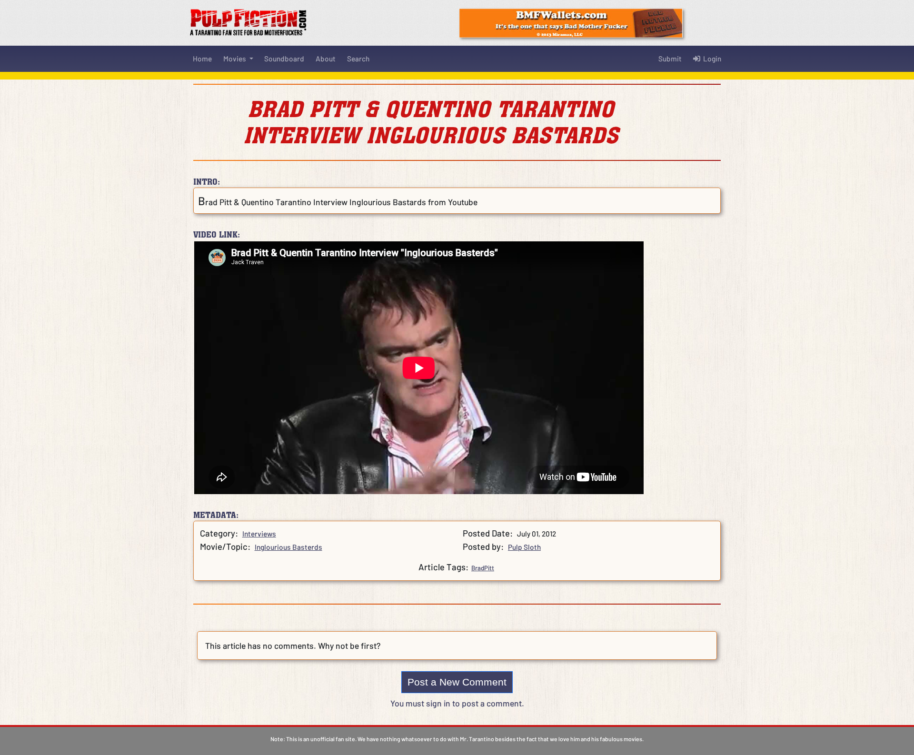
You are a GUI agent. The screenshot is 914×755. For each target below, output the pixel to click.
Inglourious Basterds (288, 547)
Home (202, 58)
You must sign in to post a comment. (457, 703)
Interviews (259, 533)
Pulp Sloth (524, 547)
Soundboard (284, 58)
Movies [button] (235, 58)
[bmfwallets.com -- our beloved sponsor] (571, 22)
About (326, 58)
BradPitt (482, 568)
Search (358, 58)
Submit (670, 58)
